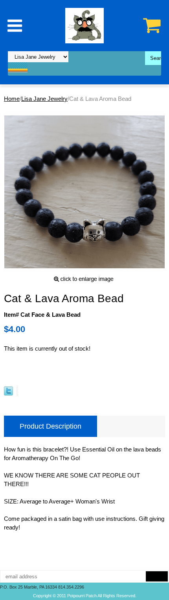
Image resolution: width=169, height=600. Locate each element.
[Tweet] (8, 393)
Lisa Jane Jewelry (44, 98)
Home (12, 98)
